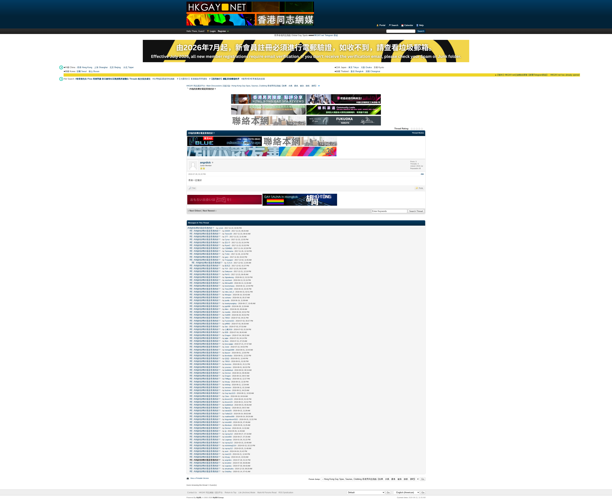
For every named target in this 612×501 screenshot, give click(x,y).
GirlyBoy (228, 471)
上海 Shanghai (101, 67)
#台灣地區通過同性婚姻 (163, 79)
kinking (227, 385)
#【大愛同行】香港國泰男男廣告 (192, 79)
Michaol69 (229, 283)
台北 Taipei (128, 67)
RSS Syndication (286, 492)
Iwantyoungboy (231, 303)
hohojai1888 (229, 350)
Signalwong (229, 277)
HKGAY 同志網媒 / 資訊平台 (211, 492)
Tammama (229, 251)
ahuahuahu (229, 469)
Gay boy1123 (230, 393)
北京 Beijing (115, 67)
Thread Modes (418, 133)
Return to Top (230, 492)
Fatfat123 (228, 414)
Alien (226, 309)
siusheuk (228, 280)
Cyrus (227, 239)
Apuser (227, 353)
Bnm (226, 341)
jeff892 (227, 324)
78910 (227, 318)
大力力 (229, 263)
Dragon (228, 335)
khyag (227, 382)
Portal (382, 25)
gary (226, 257)
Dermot (228, 373)
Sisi (226, 327)
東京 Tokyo (353, 67)
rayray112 (229, 434)
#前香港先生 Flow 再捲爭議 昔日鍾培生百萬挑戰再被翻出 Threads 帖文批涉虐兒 (112, 79)
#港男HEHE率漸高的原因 (253, 79)
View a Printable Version (199, 478)
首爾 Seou (81, 71)
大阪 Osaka (366, 67)
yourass (228, 367)
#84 (422, 174)
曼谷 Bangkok (357, 71)
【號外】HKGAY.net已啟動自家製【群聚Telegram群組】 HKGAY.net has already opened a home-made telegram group (527, 75)
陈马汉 (227, 266)
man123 (228, 454)
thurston (228, 364)
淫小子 (227, 242)
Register (222, 31)
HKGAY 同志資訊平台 (195, 86)
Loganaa (228, 440)
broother (228, 463)
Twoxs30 (228, 234)
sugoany (228, 466)
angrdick (205, 162)
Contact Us (192, 492)
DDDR (227, 231)
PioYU (227, 274)
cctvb (221, 228)
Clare (227, 396)
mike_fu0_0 (229, 292)
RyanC (227, 245)
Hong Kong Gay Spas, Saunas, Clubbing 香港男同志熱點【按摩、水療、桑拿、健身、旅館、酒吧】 (274, 86)
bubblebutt (229, 370)
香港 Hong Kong (84, 67)
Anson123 (229, 399)
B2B (226, 332)
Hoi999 (227, 315)
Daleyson (228, 271)
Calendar (408, 25)
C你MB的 (228, 248)
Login (213, 31)
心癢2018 (228, 329)
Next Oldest (195, 211)
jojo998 (227, 306)
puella (227, 300)
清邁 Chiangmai (373, 71)
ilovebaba (228, 356)
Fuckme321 (229, 321)
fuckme (228, 390)
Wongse (228, 295)
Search (394, 25)
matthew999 (229, 416)
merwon (228, 387)
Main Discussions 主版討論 (218, 86)
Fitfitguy (228, 379)
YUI (226, 268)
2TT (226, 237)
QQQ (227, 358)
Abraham (228, 425)
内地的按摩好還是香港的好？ (201, 228)
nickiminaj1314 (230, 445)
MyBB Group (218, 497)
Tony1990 (229, 289)
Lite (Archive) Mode (246, 492)
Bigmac (228, 408)
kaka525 (228, 411)
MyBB (198, 497)
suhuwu (228, 297)
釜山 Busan (94, 71)
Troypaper (229, 260)
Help (421, 25)
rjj (225, 431)
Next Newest (209, 211)
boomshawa (229, 286)
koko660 (228, 422)
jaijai (226, 338)
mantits (227, 312)
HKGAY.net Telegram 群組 (326, 35)
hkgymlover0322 (231, 419)
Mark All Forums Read (267, 492)
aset (226, 451)
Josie (227, 347)
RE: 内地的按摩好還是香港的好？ (205, 231)
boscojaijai (229, 344)
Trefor (227, 254)
